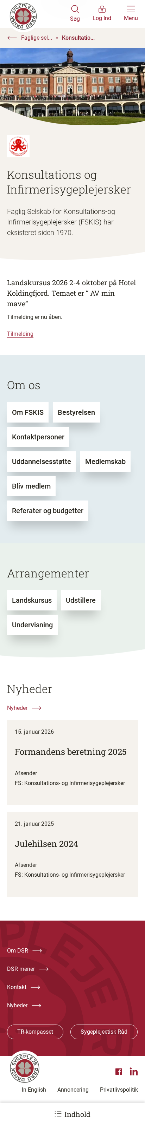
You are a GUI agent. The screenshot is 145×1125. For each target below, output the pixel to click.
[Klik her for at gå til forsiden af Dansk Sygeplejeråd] (38, 14)
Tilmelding (20, 334)
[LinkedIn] (134, 1071)
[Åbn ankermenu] (58, 1114)
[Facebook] (119, 1071)
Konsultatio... (78, 37)
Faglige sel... (36, 37)
